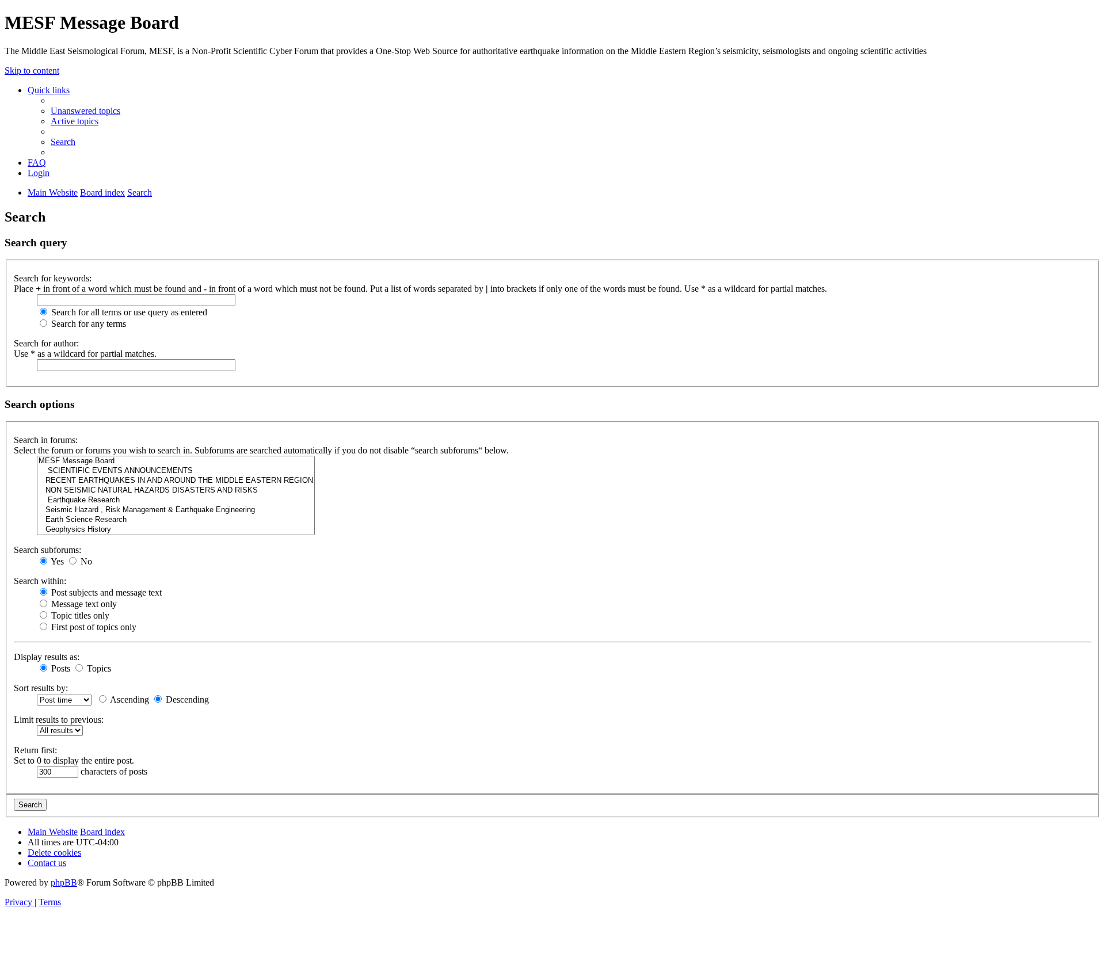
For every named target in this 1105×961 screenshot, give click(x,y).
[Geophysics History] (175, 530)
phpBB (64, 882)
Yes (56, 561)
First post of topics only (92, 627)
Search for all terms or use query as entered (128, 312)
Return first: (35, 750)
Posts (59, 668)
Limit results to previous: (59, 719)
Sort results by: (41, 688)
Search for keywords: (53, 278)
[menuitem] (85, 111)
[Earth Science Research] (175, 520)
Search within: (40, 581)
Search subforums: (47, 550)
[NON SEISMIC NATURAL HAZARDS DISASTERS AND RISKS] (175, 490)
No (85, 561)
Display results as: (46, 657)
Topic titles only (79, 615)
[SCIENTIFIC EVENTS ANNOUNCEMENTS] (175, 471)
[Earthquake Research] (175, 500)
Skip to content (32, 70)
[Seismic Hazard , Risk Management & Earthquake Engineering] (175, 510)
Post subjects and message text (105, 592)
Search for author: (46, 343)
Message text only (83, 604)
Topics (98, 668)
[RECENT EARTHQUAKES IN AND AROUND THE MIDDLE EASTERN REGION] (175, 481)
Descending (186, 699)
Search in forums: (46, 440)
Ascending (128, 699)
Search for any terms (87, 324)
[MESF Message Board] (175, 461)
